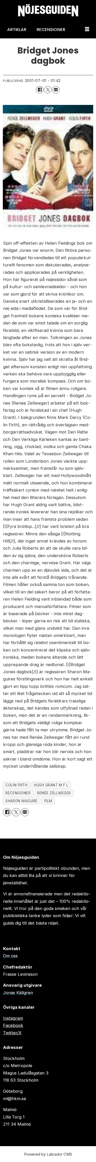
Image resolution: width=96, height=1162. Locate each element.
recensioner (17, 793)
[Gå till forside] (48, 10)
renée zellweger (54, 793)
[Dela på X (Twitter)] (47, 89)
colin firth (16, 785)
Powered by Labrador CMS (48, 1154)
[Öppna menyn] (87, 29)
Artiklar (16, 29)
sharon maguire (21, 801)
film (48, 801)
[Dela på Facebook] (39, 89)
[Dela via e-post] (55, 89)
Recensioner (51, 29)
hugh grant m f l (51, 785)
